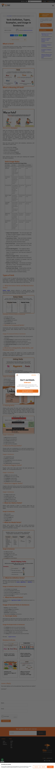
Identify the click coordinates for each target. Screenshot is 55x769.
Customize (36, 766)
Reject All (43, 766)
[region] (27, 766)
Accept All (50, 766)
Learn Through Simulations (27, 391)
